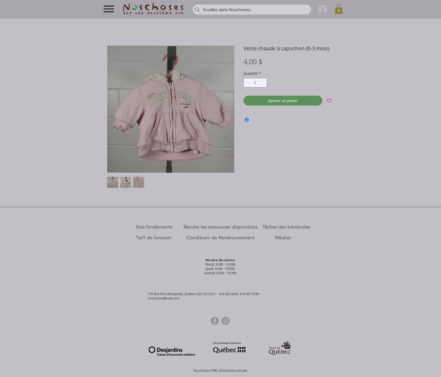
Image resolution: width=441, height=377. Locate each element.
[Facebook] (215, 321)
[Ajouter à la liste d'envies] (329, 101)
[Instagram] (226, 321)
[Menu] (108, 9)
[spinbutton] (255, 82)
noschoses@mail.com (163, 298)
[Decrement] (247, 82)
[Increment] (263, 82)
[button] (339, 9)
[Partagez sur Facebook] (247, 120)
